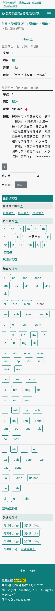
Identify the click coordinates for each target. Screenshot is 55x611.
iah (15, 353)
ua (5, 459)
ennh (37, 324)
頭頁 (33, 570)
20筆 (19, 185)
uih (15, 498)
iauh (17, 379)
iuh (15, 400)
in (5, 342)
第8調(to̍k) (10, 549)
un (24, 449)
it (14, 342)
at (37, 285)
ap (16, 285)
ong (28, 428)
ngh (37, 410)
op (16, 428)
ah (13, 277)
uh (14, 449)
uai (6, 478)
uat (6, 467)
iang (6, 369)
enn (24, 324)
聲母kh (33, 23)
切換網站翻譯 (10, 6)
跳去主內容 (24, 2)
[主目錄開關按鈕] (49, 14)
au (5, 314)
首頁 (5, 23)
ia (5, 353)
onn (25, 420)
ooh (16, 439)
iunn (27, 400)
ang (47, 285)
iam (6, 361)
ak (5, 293)
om (6, 428)
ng (5, 244)
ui (5, 498)
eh (13, 324)
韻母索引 (23, 213)
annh (37, 277)
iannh (40, 353)
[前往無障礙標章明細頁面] (20, 580)
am (6, 285)
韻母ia (46, 23)
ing (24, 342)
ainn (27, 304)
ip (44, 335)
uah (16, 459)
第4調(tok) (31, 533)
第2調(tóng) (31, 525)
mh (15, 410)
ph (12, 229)
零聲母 (8, 252)
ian (29, 361)
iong (27, 389)
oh (14, 420)
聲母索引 (9, 213)
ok (39, 428)
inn (23, 335)
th (43, 229)
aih (15, 304)
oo (5, 439)
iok (39, 389)
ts (20, 244)
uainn (18, 478)
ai (5, 304)
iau (6, 379)
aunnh (43, 314)
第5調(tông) (11, 541)
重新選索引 (9, 259)
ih (12, 335)
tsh (30, 244)
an (26, 285)
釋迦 (15, 101)
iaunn (31, 379)
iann (27, 353)
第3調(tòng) (11, 533)
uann (29, 459)
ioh (15, 389)
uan (41, 459)
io (5, 389)
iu (5, 400)
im (34, 335)
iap (18, 361)
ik (34, 342)
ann (24, 277)
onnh (38, 420)
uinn (27, 498)
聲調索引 (38, 213)
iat (40, 361)
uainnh (33, 478)
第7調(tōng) (31, 541)
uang (18, 467)
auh (16, 314)
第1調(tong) (11, 525)
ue (5, 488)
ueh (16, 488)
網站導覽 (36, 2)
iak (18, 369)
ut (34, 449)
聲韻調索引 (18, 23)
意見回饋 (7, 580)
